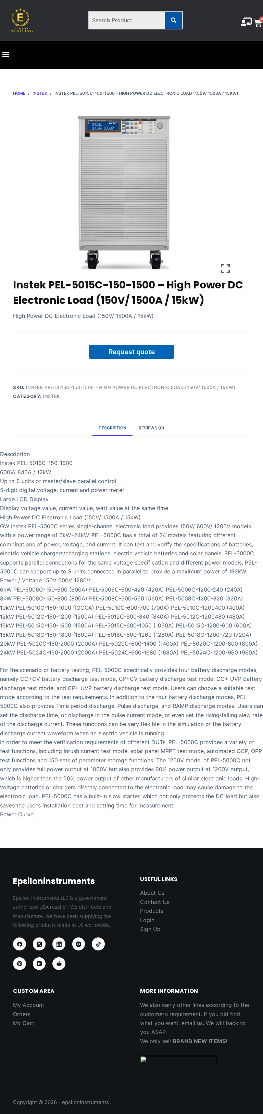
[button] (5, 54)
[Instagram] (78, 943)
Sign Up (150, 928)
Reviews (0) (151, 427)
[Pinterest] (19, 963)
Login (147, 920)
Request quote (132, 352)
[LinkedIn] (58, 943)
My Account (28, 1004)
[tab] (112, 428)
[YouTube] (39, 963)
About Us (152, 892)
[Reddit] (58, 963)
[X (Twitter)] (39, 943)
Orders (21, 1014)
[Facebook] (19, 943)
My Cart (23, 1023)
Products (151, 910)
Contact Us (155, 901)
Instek (51, 396)
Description (112, 427)
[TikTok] (98, 943)
